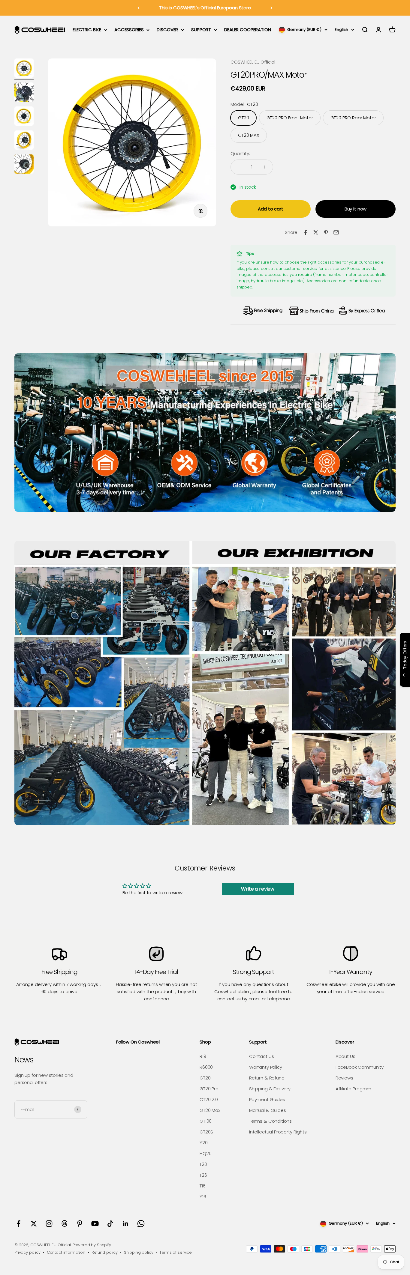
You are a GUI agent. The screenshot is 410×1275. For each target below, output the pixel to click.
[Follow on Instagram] (49, 1224)
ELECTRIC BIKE (87, 29)
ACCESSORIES (128, 29)
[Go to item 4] (24, 140)
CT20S (206, 1132)
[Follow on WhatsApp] (141, 1224)
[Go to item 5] (24, 164)
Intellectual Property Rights (278, 1132)
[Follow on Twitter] (34, 1224)
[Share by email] (336, 232)
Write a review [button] (257, 888)
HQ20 (205, 1153)
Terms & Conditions (270, 1121)
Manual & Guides (267, 1110)
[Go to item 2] (24, 92)
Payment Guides (267, 1099)
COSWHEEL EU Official (253, 62)
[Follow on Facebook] (18, 1224)
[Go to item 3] (24, 116)
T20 (203, 1164)
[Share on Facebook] (305, 232)
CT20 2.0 (209, 1099)
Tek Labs (352, 678)
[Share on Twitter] (316, 232)
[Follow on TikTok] (110, 1224)
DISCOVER (167, 29)
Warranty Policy (265, 1067)
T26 (203, 1175)
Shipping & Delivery (270, 1088)
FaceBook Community (360, 1067)
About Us (345, 1056)
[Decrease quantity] (239, 167)
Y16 (203, 1196)
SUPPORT (201, 29)
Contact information (66, 1252)
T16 (203, 1186)
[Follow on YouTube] (95, 1224)
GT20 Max (210, 1110)
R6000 (206, 1067)
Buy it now (356, 209)
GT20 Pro (209, 1088)
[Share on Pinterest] (326, 232)
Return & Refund (267, 1078)
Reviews (344, 1078)
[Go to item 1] (24, 68)
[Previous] (138, 7)
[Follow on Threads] (64, 1224)
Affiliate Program (353, 1088)
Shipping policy (138, 1252)
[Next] (271, 7)
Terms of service (175, 1252)
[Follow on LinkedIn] (126, 1224)
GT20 (205, 1078)
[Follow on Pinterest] (80, 1224)
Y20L (204, 1142)
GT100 (206, 1121)
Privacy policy (27, 1252)
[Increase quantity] (264, 167)
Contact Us (261, 1056)
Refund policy (105, 1252)
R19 (203, 1056)
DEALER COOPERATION (247, 29)
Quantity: (240, 153)
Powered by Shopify (92, 1245)
